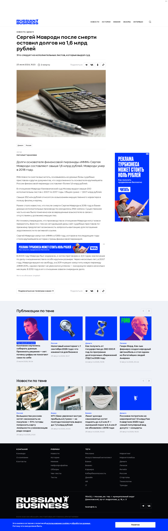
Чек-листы (56, 473)
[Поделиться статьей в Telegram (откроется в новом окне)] (86, 64)
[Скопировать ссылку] (103, 64)
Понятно (135, 525)
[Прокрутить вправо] (149, 311)
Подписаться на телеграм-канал (34, 291)
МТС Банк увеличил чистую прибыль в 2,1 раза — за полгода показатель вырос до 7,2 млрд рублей (66, 420)
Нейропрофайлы (59, 465)
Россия (28, 145)
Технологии (126, 481)
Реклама (89, 453)
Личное (123, 465)
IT (86, 485)
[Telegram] (142, 505)
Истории (106, 22)
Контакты (21, 462)
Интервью (138, 22)
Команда (20, 453)
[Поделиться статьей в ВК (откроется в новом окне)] (91, 64)
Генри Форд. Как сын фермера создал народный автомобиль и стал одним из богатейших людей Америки (135, 352)
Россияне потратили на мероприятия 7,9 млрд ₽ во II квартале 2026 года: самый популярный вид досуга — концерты (135, 422)
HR (86, 481)
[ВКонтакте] (149, 505)
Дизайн (89, 477)
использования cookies (58, 523)
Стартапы (125, 477)
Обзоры (127, 22)
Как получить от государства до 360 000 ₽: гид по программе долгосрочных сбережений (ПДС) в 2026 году (101, 352)
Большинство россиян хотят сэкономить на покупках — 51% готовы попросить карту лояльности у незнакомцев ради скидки (32, 423)
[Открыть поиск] (150, 22)
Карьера (89, 469)
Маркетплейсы (127, 457)
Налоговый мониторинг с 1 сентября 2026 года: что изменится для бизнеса (66, 349)
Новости (95, 22)
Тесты (54, 477)
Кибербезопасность (95, 473)
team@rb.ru (91, 507)
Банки (88, 462)
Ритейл (123, 469)
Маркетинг (125, 453)
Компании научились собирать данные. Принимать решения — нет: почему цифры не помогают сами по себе (32, 352)
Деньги (30, 32)
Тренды (123, 485)
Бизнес (88, 465)
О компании (22, 457)
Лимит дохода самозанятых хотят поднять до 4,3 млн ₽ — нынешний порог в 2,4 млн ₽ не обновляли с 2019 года (101, 422)
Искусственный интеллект (98, 457)
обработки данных (81, 523)
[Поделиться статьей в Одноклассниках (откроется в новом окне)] (97, 64)
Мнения (116, 22)
